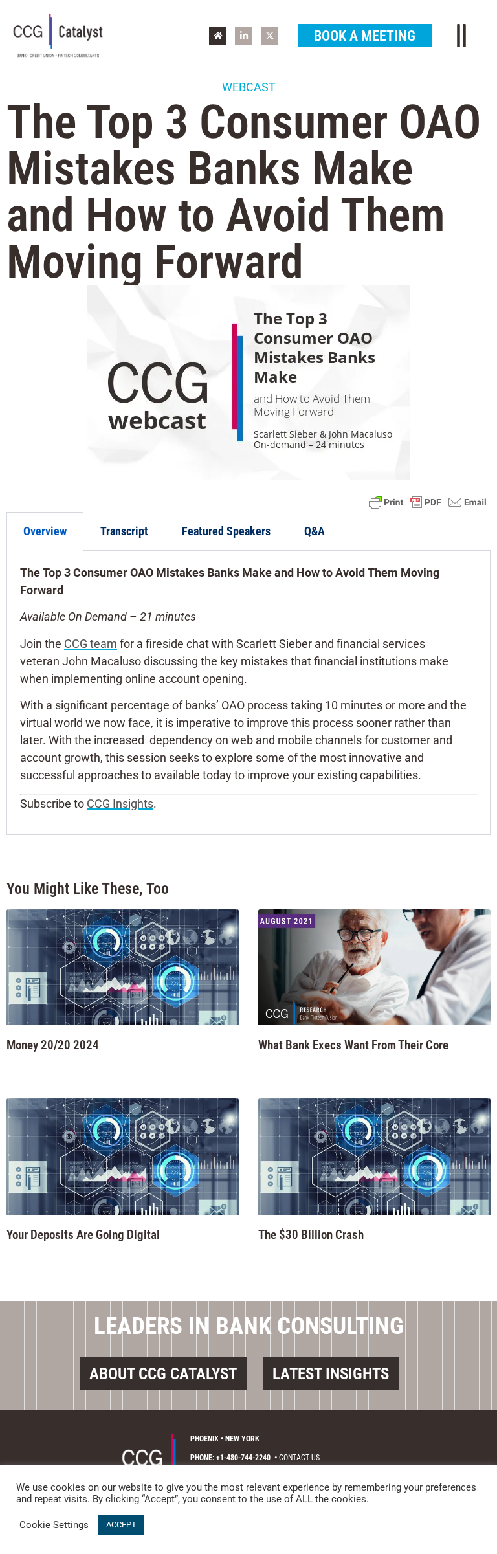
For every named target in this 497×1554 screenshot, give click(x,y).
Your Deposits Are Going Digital (83, 1234)
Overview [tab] (45, 531)
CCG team (90, 643)
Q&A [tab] (314, 531)
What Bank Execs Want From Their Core (353, 1045)
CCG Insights (120, 803)
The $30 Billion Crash (311, 1234)
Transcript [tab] (124, 531)
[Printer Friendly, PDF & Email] (428, 502)
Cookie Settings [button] (54, 1525)
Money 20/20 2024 (52, 1045)
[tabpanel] (248, 693)
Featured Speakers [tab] (226, 531)
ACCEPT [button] (121, 1524)
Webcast (249, 87)
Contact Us (299, 1457)
